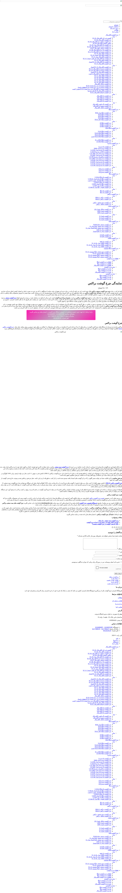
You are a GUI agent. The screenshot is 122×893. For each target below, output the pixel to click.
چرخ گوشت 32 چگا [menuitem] (105, 804)
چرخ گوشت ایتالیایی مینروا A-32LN (100, 152)
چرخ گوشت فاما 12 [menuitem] (105, 846)
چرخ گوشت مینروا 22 (105, 168)
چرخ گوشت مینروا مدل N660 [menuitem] (102, 760)
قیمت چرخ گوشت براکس (96, 498)
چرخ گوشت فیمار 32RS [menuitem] (104, 824)
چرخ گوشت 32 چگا (105, 192)
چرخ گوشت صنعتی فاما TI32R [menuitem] (102, 836)
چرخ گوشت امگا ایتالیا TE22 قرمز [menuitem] (101, 748)
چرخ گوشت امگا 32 (105, 124)
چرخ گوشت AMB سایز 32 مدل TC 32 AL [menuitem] (99, 857)
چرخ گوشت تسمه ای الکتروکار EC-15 (100, 68)
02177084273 (105, 629)
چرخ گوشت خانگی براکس (103, 204)
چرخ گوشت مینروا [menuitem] (113, 755)
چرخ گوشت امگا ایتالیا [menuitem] (111, 740)
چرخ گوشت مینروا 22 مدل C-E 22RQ (100, 158)
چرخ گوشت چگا (113, 174)
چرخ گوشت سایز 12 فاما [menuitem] (104, 841)
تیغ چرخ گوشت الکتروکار (104, 279)
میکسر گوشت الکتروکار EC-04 (102, 43)
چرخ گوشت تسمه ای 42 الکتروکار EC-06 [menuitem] (99, 658)
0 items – (113, 26)
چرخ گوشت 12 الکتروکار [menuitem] (104, 707)
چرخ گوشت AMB (113, 238)
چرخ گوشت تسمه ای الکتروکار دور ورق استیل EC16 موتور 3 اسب (91, 89)
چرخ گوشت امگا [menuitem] (113, 721)
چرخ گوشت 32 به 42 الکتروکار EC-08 (100, 50)
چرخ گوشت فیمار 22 (105, 218)
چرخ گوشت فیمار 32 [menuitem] (105, 831)
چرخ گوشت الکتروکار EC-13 (102, 63)
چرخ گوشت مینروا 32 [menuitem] (105, 782)
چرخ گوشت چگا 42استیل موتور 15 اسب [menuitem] (99, 792)
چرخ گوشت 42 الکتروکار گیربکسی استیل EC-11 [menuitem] (97, 670)
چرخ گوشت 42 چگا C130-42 (103, 177)
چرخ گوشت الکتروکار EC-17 (102, 75)
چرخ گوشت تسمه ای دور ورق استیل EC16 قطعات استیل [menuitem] (94, 699)
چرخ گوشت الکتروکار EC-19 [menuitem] (102, 691)
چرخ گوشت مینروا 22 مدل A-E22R (100, 160)
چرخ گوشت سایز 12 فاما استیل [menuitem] (102, 843)
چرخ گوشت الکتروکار (112, 35)
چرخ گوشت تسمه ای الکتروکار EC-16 (100, 70)
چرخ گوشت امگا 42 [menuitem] (105, 735)
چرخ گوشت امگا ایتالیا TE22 (103, 135)
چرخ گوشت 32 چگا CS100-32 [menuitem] (102, 794)
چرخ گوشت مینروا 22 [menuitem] (105, 780)
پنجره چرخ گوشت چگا (104, 270)
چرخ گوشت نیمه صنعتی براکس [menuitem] (102, 814)
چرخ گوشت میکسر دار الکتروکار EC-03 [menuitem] (99, 653)
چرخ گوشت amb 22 (105, 241)
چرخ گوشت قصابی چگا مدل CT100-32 (99, 187)
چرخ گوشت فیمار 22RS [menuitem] (104, 823)
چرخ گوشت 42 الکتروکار (104, 101)
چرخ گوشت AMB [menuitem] (113, 850)
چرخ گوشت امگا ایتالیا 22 (103, 141)
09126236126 (107, 630)
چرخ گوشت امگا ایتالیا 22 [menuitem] (103, 753)
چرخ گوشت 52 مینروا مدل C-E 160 (100, 165)
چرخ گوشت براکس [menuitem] (112, 806)
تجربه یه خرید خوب (112, 583)
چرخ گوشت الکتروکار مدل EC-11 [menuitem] (101, 668)
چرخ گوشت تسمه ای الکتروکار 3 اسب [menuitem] (100, 685)
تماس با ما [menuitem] (115, 643)
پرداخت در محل (113, 577)
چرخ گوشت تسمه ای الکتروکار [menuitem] (102, 718)
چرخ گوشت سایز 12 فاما (104, 229)
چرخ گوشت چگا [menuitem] (113, 785)
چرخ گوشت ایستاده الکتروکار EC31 (100, 92)
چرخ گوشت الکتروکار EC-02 (102, 40)
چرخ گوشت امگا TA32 (104, 131)
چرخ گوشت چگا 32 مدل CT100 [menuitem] (102, 797)
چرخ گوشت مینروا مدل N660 (102, 148)
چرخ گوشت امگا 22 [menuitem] (105, 738)
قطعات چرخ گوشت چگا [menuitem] (104, 875)
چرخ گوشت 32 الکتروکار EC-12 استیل (100, 62)
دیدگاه (119, 549)
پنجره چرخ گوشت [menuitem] (109, 879)
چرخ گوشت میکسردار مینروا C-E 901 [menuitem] (100, 768)
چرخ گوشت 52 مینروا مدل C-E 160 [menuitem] (100, 777)
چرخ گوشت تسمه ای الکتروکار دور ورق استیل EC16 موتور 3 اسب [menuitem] (91, 701)
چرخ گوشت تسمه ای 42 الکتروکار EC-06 (99, 46)
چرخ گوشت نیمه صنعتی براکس (102, 202)
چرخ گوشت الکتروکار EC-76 (102, 82)
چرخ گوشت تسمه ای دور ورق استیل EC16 (98, 85)
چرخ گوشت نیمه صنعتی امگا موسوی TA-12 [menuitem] (98, 863)
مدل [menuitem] (113, 648)
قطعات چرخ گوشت (112, 258)
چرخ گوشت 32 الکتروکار (104, 99)
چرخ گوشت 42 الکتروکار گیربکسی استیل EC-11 (97, 58)
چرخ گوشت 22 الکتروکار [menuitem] (104, 709)
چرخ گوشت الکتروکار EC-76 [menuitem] (102, 694)
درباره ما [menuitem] (115, 640)
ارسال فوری (114, 578)
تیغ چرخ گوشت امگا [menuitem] (105, 887)
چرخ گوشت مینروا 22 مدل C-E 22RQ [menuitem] (100, 770)
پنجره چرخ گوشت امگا (104, 268)
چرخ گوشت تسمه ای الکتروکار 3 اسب (100, 74)
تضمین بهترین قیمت (112, 580)
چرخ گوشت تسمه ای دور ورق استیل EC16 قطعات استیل (94, 87)
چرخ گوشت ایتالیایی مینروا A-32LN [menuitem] (100, 763)
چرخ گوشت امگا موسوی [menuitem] (111, 860)
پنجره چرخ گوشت (109, 267)
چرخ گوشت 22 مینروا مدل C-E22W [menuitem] (100, 774)
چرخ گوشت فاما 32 (105, 236)
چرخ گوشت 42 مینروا (105, 146)
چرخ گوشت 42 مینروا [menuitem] (105, 758)
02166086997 (99, 627)
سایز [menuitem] (113, 706)
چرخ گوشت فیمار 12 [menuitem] (105, 828)
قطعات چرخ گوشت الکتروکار (102, 265)
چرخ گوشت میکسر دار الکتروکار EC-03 (99, 41)
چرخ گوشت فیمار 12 (105, 216)
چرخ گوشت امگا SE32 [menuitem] (104, 728)
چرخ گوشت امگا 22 (105, 126)
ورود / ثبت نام (114, 28)
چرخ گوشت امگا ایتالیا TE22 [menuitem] (103, 746)
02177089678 (96, 629)
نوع (114, 102)
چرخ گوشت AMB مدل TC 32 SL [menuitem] (101, 855)
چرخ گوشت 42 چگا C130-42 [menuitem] (103, 789)
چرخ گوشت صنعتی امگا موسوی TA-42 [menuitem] (99, 868)
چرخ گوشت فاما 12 (105, 235)
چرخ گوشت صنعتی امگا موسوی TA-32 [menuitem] (99, 867)
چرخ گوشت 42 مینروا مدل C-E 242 (100, 163)
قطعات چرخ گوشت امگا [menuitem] (104, 874)
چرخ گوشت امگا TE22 (104, 118)
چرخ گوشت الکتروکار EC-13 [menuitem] (102, 675)
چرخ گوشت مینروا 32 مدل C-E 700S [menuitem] (100, 765)
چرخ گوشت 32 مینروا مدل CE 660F (100, 155)
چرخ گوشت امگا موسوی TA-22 (102, 253)
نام (120, 552)
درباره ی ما (118, 604)
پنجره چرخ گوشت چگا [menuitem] (104, 882)
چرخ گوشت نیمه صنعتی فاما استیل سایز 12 (98, 228)
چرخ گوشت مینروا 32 (105, 170)
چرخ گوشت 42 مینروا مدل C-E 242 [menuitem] (100, 775)
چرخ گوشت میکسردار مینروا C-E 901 (100, 157)
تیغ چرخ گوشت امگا (105, 275)
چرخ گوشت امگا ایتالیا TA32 (103, 133)
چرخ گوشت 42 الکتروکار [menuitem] (104, 713)
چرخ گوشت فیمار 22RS (104, 211)
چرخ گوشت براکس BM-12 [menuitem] (103, 809)
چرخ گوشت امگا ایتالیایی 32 (103, 140)
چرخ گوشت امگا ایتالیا (111, 128)
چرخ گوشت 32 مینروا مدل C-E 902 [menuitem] (100, 762)
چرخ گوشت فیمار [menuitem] (113, 818)
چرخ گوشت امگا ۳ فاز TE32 (103, 119)
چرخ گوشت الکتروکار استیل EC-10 (101, 55)
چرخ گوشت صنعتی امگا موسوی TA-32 (99, 255)
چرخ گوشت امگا (113, 109)
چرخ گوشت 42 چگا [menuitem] (105, 802)
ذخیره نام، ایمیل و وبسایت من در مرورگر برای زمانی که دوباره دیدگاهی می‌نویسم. (96, 562)
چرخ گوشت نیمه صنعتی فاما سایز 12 (100, 226)
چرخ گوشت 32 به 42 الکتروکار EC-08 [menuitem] (100, 662)
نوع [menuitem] (114, 714)
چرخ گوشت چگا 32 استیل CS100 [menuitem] (101, 796)
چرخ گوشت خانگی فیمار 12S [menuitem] (102, 821)
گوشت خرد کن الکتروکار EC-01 (102, 38)
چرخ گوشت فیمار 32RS (104, 213)
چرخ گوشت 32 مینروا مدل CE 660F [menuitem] (100, 767)
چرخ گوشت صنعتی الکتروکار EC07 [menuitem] (100, 660)
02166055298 (108, 627)
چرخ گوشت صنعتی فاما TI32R (102, 224)
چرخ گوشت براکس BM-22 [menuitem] (103, 811)
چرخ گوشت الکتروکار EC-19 (102, 79)
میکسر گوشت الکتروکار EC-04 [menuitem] (102, 655)
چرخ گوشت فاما (113, 221)
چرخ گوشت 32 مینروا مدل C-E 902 (100, 150)
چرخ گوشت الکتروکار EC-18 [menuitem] (102, 689)
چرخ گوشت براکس (112, 194)
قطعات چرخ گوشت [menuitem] (112, 870)
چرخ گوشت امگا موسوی (111, 248)
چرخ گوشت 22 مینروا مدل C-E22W (100, 162)
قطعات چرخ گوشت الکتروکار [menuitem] (102, 877)
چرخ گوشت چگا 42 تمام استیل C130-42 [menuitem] (99, 790)
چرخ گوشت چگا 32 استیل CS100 (101, 184)
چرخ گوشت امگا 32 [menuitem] (105, 736)
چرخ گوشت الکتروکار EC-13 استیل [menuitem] (101, 679)
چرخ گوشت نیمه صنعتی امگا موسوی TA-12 (98, 252)
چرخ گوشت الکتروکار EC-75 (102, 80)
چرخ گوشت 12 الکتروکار (104, 96)
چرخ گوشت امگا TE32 (104, 114)
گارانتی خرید (114, 582)
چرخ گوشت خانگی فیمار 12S (102, 209)
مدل (113, 36)
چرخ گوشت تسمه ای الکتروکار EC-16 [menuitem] (100, 682)
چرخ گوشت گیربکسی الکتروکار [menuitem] (102, 716)
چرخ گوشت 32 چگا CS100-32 (102, 182)
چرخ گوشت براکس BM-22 (103, 199)
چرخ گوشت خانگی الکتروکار (102, 84)
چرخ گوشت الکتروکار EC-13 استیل (101, 67)
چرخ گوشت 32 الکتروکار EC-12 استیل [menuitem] (100, 674)
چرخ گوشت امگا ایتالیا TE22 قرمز (101, 136)
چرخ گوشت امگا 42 (105, 123)
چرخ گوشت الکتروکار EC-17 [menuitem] (102, 687)
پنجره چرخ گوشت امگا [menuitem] (104, 880)
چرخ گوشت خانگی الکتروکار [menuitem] (102, 696)
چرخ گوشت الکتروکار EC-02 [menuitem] (102, 652)
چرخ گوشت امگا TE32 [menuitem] (104, 726)
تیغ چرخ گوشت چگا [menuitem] (105, 889)
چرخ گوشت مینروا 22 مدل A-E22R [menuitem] (100, 772)
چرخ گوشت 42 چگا (105, 190)
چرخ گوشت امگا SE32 (104, 116)
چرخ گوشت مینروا (113, 143)
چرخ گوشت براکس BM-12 (103, 197)
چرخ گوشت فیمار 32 (105, 219)
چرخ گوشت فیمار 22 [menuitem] (105, 829)
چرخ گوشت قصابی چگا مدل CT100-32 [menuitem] (99, 799)
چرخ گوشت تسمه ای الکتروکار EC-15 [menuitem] (100, 680)
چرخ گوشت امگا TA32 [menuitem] (104, 743)
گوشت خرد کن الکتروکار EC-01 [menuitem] (102, 650)
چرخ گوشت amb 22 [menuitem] (105, 853)
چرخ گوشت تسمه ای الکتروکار (102, 106)
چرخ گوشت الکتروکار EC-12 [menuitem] (102, 672)
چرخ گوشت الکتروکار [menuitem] (112, 646)
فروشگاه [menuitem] (115, 642)
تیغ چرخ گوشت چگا (105, 277)
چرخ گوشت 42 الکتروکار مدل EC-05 (100, 45)
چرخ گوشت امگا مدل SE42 (103, 113)
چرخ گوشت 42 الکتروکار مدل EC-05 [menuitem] (100, 657)
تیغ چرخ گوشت (110, 274)
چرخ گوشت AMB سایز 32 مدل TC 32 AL (99, 245)
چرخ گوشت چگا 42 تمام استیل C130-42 (99, 179)
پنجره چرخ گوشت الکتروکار (103, 272)
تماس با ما (115, 31)
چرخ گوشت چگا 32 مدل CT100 (102, 185)
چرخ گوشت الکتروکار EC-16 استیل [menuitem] (101, 684)
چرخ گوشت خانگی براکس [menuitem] (103, 816)
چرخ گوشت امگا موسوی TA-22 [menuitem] (102, 865)
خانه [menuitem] (117, 638)
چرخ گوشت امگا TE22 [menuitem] (104, 729)
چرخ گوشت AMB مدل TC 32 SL (101, 243)
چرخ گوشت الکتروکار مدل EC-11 (101, 57)
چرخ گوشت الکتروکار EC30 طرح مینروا (99, 91)
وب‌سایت (119, 558)
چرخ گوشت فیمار (113, 206)
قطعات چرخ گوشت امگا (104, 262)
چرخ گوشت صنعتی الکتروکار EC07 (100, 48)
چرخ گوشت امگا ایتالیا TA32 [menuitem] (103, 745)
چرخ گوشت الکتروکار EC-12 (102, 60)
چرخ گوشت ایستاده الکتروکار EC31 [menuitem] (100, 704)
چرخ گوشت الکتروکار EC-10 (102, 53)
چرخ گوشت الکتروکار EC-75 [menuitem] (102, 692)
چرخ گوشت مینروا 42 (105, 172)
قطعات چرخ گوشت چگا (104, 263)
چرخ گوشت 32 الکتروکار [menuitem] (104, 711)
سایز (113, 94)
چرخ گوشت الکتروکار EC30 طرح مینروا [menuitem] (99, 702)
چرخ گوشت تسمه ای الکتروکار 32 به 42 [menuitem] (99, 663)
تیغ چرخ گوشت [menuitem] (110, 885)
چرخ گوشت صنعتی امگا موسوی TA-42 (99, 257)
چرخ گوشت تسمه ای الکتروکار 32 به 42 (99, 52)
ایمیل (120, 555)
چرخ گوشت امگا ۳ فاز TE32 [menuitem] (103, 731)
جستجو (116, 25)
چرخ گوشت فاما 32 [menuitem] (105, 848)
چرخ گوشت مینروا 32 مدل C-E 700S (100, 153)
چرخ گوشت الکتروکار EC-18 (102, 77)
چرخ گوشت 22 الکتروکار (104, 97)
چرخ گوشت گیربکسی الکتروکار (102, 104)
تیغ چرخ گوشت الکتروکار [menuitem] (104, 890)
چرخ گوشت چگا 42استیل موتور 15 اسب (99, 180)
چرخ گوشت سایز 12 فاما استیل (102, 231)
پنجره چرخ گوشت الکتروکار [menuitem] (103, 884)
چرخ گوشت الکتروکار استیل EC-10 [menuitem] (101, 667)
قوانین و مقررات (117, 601)
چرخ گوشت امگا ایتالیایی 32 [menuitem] (103, 752)
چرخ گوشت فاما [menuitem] (113, 833)
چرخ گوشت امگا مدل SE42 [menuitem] (103, 724)
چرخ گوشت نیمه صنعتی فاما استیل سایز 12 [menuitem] (98, 840)
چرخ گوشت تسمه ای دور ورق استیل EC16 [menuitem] (98, 697)
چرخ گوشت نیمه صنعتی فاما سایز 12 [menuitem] (100, 838)
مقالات (116, 30)
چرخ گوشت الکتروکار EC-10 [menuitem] (102, 665)
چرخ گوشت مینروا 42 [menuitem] (105, 784)
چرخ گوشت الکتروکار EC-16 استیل (101, 72)
